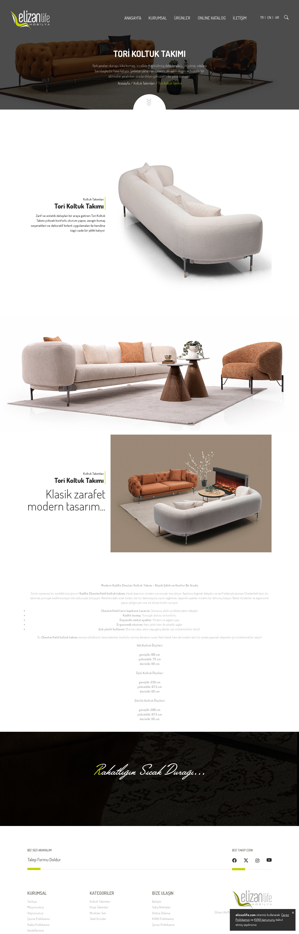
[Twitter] (246, 860)
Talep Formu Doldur (44, 859)
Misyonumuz (35, 907)
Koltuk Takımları (100, 901)
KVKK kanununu (264, 920)
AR (277, 17)
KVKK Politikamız (163, 919)
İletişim (239, 18)
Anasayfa (132, 18)
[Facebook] (234, 860)
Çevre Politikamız (38, 919)
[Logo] (30, 20)
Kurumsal (157, 18)
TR (262, 17)
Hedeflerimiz (35, 930)
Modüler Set (98, 913)
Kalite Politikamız (38, 925)
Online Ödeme (161, 913)
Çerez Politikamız (163, 925)
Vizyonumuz (35, 913)
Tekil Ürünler (98, 919)
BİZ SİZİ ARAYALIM (39, 850)
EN (269, 17)
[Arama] (286, 17)
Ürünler (182, 18)
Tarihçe (32, 901)
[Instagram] (257, 860)
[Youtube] (269, 860)
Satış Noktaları (161, 907)
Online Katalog (212, 18)
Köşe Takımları (99, 907)
